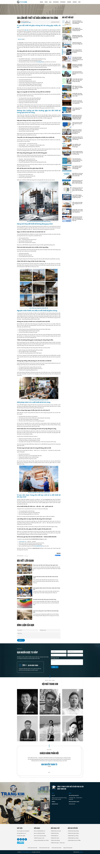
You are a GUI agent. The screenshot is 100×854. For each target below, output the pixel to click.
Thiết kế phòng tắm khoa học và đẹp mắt (77, 43)
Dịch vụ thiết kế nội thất (39, 833)
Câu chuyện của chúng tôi (23, 831)
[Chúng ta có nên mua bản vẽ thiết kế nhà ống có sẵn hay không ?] (66, 190)
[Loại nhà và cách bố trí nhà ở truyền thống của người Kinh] (66, 103)
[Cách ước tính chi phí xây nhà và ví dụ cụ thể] (66, 124)
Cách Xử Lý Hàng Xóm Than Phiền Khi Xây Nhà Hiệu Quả (45, 611)
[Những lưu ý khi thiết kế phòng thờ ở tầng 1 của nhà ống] (66, 66)
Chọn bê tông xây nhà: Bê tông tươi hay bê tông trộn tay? (77, 160)
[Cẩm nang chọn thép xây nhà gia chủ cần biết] (66, 204)
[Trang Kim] (22, 2)
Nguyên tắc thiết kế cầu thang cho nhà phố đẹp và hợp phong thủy (77, 131)
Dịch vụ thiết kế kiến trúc (39, 831)
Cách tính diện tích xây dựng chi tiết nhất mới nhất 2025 (77, 22)
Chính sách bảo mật (32, 847)
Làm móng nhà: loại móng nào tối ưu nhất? (77, 109)
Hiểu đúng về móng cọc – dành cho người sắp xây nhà (77, 87)
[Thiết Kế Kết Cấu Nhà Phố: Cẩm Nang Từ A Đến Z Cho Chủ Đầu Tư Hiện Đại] (66, 219)
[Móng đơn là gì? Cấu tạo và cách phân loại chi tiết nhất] (66, 37)
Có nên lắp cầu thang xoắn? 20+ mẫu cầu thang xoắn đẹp (77, 80)
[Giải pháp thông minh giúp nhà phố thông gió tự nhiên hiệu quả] (66, 182)
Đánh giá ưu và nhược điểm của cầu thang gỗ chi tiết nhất (77, 174)
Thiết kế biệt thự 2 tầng (73, 835)
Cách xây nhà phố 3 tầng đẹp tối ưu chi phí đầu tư (77, 73)
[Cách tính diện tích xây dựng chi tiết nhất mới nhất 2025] (66, 23)
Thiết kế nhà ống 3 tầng (73, 833)
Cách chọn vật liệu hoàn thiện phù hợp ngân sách (45, 565)
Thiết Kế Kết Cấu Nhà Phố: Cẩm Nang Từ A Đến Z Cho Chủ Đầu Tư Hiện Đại (77, 218)
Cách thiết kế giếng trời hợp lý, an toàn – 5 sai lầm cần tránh (77, 196)
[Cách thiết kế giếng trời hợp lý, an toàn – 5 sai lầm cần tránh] (66, 197)
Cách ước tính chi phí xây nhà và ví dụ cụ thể (77, 124)
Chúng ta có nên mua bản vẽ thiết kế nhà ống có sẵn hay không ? (77, 189)
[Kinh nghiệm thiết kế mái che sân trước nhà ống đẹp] (66, 168)
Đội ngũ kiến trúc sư (21, 833)
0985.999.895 (55, 804)
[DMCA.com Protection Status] (20, 843)
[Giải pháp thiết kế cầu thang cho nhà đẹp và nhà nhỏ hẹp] (66, 139)
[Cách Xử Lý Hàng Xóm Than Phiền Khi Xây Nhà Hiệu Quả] (24, 615)
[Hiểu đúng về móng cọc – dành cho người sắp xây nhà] (66, 88)
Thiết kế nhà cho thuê (56, 831)
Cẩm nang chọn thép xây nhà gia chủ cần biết (77, 203)
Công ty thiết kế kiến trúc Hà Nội (41, 840)
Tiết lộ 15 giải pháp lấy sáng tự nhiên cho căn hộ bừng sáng (77, 153)
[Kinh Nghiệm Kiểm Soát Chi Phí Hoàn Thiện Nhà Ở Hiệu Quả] (24, 592)
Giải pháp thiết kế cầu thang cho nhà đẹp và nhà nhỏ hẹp (77, 138)
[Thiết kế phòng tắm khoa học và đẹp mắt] (66, 45)
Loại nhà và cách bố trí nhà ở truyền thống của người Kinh (77, 102)
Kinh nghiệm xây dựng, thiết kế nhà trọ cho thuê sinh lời (77, 29)
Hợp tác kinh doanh (67, 847)
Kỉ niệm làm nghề (21, 835)
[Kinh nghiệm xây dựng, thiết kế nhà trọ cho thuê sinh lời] (66, 30)
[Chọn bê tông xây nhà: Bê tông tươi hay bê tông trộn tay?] (66, 161)
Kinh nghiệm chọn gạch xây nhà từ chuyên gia (76, 145)
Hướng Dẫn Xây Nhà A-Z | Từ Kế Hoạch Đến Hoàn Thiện (77, 95)
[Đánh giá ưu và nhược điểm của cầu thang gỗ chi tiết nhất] (66, 175)
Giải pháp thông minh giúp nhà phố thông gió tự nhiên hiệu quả (77, 182)
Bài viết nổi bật (68, 17)
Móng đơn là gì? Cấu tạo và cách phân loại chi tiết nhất (77, 37)
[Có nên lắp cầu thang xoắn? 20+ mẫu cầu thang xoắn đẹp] (66, 81)
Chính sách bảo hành (56, 847)
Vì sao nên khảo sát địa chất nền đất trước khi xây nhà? (45, 577)
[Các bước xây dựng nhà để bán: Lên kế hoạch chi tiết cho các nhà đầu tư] (66, 59)
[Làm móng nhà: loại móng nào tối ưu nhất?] (66, 110)
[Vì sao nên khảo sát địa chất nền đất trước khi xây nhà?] (24, 580)
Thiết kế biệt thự (54, 835)
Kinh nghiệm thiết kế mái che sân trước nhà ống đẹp (77, 167)
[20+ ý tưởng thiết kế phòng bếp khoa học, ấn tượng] (66, 52)
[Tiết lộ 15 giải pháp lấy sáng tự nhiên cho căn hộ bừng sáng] (66, 153)
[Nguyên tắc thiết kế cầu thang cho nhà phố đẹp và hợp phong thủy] (66, 132)
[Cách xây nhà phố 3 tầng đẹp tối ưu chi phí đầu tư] (66, 74)
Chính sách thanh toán (44, 847)
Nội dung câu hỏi (55, 658)
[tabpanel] (49, 763)
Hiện (23, 39)
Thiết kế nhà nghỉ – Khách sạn (58, 842)
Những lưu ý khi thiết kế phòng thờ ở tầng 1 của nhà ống (77, 66)
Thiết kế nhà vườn (55, 838)
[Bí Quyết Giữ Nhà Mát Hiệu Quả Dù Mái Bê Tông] (24, 603)
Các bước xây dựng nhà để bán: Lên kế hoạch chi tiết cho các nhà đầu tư (77, 59)
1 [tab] (48, 772)
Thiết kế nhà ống (54, 833)
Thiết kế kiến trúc (22, 541)
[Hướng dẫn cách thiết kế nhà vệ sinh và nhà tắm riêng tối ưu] (66, 212)
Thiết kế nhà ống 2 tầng (73, 831)
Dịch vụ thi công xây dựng (40, 835)
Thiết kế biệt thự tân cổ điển (74, 840)
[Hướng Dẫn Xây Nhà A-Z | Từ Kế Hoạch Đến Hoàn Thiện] (66, 95)
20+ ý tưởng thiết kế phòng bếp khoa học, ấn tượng (77, 51)
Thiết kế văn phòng (55, 840)
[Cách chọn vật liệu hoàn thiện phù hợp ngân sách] (24, 569)
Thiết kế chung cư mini (39, 838)
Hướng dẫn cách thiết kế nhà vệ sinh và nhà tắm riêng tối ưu (77, 211)
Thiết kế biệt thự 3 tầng (73, 838)
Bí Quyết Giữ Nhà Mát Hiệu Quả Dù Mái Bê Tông (44, 599)
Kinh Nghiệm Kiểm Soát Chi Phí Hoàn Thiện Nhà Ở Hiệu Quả (46, 588)
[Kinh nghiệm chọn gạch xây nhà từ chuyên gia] (66, 146)
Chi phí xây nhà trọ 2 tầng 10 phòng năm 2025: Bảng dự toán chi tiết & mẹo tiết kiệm (77, 117)
